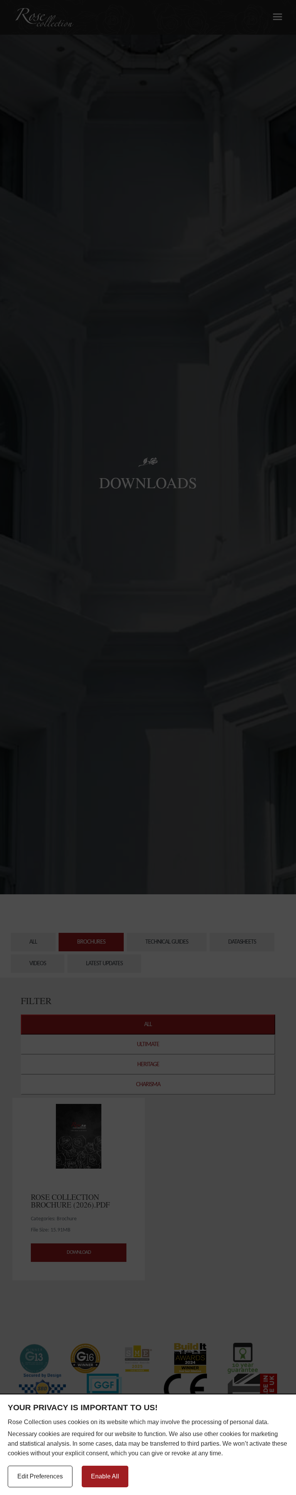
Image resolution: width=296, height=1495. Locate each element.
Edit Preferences (40, 1476)
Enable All (105, 1476)
